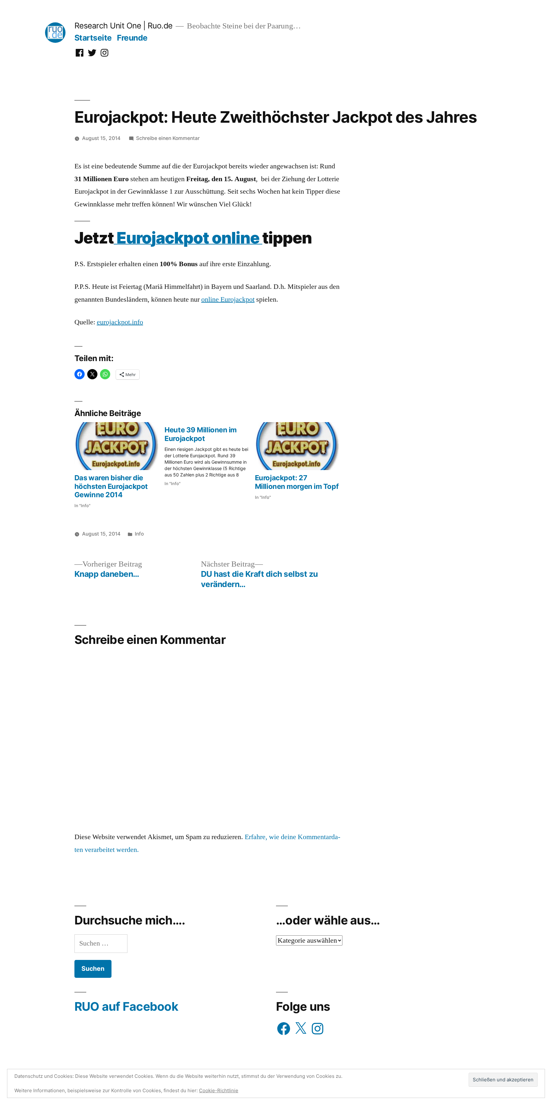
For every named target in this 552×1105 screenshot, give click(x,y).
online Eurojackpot (228, 299)
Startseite (93, 37)
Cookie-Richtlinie (218, 1090)
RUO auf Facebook (126, 1006)
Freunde (132, 37)
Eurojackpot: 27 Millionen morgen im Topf (296, 482)
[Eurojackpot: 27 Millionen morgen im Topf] (297, 446)
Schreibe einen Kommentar (168, 138)
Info (139, 534)
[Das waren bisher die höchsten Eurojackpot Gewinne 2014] (116, 446)
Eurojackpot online (188, 237)
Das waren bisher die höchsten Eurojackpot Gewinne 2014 (111, 486)
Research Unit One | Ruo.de (123, 25)
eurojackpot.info (120, 322)
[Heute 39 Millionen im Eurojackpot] (210, 454)
